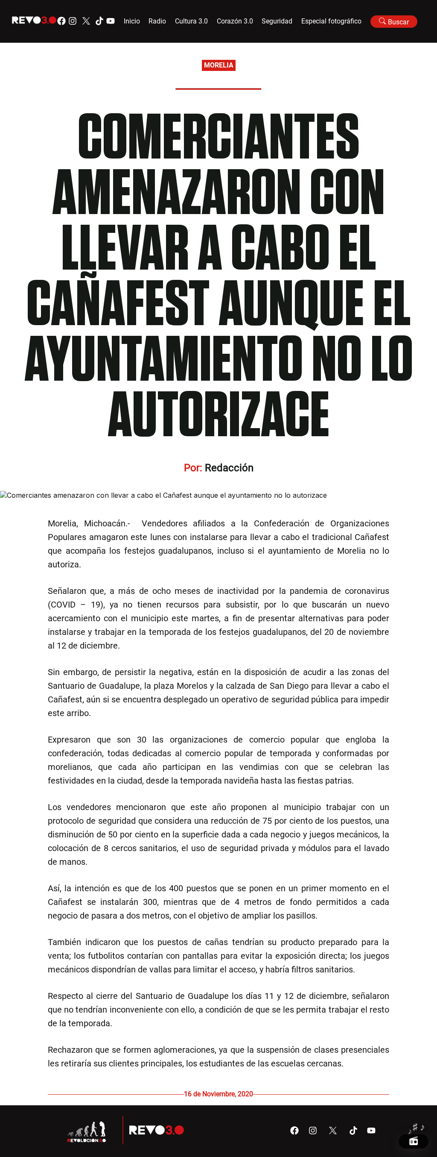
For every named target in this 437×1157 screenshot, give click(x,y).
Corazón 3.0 (235, 21)
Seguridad (277, 21)
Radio (157, 21)
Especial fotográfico (331, 21)
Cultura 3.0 (191, 21)
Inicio (132, 21)
